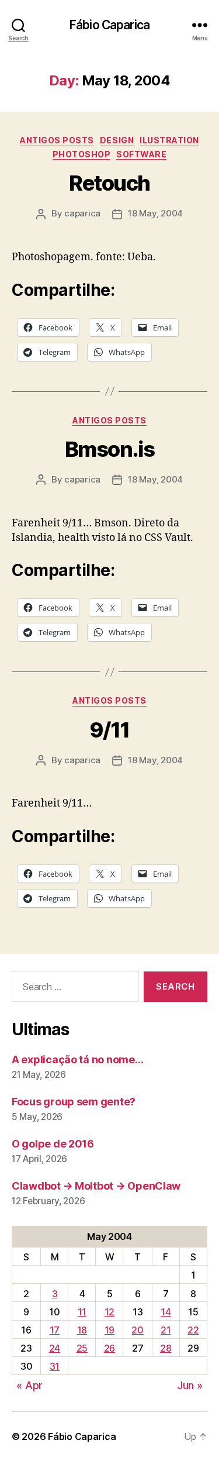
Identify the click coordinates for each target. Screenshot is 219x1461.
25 (82, 1348)
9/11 (109, 730)
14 (166, 1312)
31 (55, 1366)
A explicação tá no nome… (78, 1059)
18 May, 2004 (155, 213)
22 (193, 1330)
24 (54, 1348)
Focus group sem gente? (73, 1101)
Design (117, 140)
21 (166, 1330)
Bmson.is (109, 449)
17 (55, 1330)
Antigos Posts (57, 140)
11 (82, 1312)
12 (109, 1312)
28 (165, 1348)
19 (109, 1330)
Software (141, 154)
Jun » (190, 1385)
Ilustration (169, 140)
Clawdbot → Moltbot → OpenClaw (96, 1186)
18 (82, 1330)
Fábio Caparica (109, 25)
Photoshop (82, 154)
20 (137, 1330)
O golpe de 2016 (53, 1144)
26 (109, 1348)
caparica (82, 213)
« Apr (29, 1385)
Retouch (109, 183)
